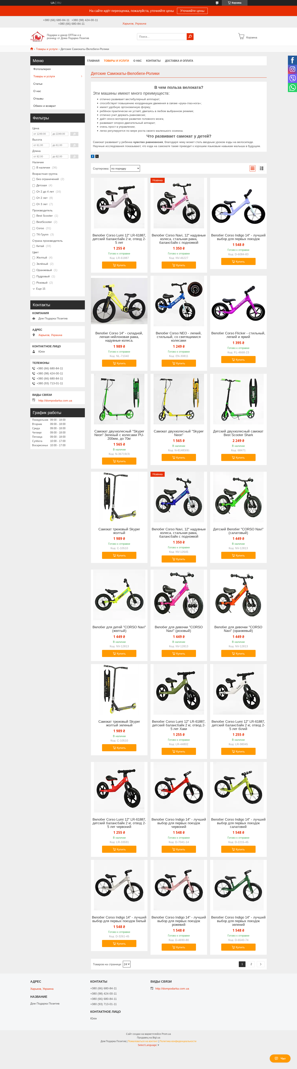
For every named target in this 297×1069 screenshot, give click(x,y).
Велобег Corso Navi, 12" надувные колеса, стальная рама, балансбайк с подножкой (179, 239)
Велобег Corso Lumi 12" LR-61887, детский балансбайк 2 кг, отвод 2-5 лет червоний (119, 823)
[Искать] (190, 36)
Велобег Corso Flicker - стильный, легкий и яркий (238, 335)
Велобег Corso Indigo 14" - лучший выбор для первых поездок (238, 237)
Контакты (153, 60)
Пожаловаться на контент (143, 1041)
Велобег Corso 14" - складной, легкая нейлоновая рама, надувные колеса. (119, 337)
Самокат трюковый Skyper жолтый (119, 531)
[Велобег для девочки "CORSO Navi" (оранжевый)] (238, 595)
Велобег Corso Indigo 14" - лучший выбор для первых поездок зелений (238, 921)
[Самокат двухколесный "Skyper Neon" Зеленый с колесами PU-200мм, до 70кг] (119, 399)
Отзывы (38, 98)
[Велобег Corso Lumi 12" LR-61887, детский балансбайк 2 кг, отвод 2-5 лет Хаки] (179, 689)
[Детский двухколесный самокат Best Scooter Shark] (238, 399)
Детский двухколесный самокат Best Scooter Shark (238, 433)
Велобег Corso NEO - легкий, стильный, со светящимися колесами (179, 337)
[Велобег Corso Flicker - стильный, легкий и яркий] (238, 301)
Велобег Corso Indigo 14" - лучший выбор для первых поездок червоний (179, 823)
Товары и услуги (47, 49)
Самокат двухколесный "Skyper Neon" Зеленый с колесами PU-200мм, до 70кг (119, 435)
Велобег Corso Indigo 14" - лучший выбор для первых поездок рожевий (179, 921)
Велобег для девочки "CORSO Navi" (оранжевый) (238, 629)
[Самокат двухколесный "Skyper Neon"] (179, 399)
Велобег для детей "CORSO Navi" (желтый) (119, 629)
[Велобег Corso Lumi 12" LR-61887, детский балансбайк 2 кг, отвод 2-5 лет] (119, 203)
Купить (121, 265)
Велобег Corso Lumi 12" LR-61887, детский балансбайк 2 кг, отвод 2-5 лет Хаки (178, 725)
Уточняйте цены (192, 11)
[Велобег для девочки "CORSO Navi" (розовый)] (179, 595)
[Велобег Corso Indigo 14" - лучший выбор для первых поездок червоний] (179, 787)
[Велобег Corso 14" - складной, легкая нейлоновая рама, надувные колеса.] (119, 301)
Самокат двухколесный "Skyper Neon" (179, 433)
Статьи (37, 83)
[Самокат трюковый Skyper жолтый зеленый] (119, 689)
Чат (283, 1058)
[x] (97, 157)
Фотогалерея (42, 69)
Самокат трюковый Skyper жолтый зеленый (119, 723)
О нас (137, 60)
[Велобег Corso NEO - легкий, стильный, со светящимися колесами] (179, 301)
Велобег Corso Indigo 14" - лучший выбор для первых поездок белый (119, 919)
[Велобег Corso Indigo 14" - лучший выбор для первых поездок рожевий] (179, 885)
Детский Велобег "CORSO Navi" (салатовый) (238, 531)
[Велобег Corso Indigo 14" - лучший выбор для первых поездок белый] (119, 885)
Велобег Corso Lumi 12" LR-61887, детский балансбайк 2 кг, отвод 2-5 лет (119, 239)
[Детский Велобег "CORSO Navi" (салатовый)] (238, 497)
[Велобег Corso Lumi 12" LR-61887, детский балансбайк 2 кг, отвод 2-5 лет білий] (238, 689)
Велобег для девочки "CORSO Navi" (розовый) (179, 629)
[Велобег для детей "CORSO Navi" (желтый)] (119, 595)
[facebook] (92, 157)
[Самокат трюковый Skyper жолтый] (119, 497)
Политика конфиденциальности (178, 1041)
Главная (93, 60)
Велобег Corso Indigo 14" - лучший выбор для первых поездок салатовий (238, 823)
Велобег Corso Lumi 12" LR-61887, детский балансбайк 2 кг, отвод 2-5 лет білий (238, 725)
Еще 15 (40, 288)
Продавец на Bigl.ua (148, 1037)
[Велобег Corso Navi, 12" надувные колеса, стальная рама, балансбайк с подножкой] (179, 203)
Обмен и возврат (44, 105)
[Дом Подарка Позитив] (37, 36)
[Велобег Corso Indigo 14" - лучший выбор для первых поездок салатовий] (238, 787)
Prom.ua (166, 1034)
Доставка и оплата (179, 60)
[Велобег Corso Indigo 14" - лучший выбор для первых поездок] (238, 203)
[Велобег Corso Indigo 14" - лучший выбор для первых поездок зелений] (238, 885)
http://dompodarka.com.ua (55, 400)
